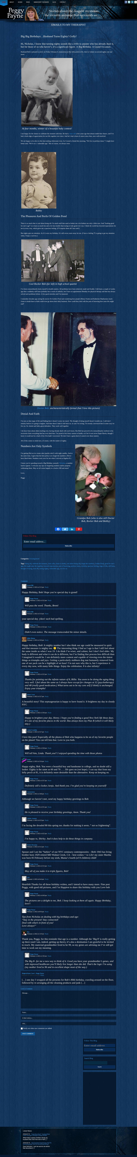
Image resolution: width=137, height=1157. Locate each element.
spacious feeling (93, 566)
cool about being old (73, 563)
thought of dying (26, 569)
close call (72, 134)
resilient (84, 566)
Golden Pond (99, 563)
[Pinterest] (79, 529)
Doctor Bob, (43, 408)
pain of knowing (64, 566)
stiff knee (111, 566)
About (12, 2)
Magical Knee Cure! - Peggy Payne (33, 973)
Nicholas (62, 463)
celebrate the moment (39, 563)
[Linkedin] (72, 529)
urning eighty (43, 569)
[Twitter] (65, 529)
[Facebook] (58, 529)
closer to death (61, 563)
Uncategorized (34, 559)
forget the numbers (87, 563)
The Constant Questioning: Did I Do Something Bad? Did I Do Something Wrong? (37, 1143)
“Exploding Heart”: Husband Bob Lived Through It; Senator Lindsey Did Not (36, 1134)
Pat (28, 932)
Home (4, 2)
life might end (29, 566)
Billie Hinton (31, 638)
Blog (54, 2)
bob (28, 877)
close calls (51, 563)
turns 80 (35, 569)
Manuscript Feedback (41, 2)
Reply (47, 587)
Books (20, 2)
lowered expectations (51, 566)
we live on (63, 569)
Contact (63, 2)
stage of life (103, 566)
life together (38, 566)
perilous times (75, 566)
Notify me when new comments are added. (37, 1028)
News (28, 2)
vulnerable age (54, 569)
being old (28, 563)
